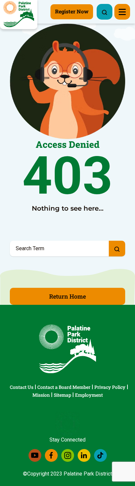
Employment (89, 395)
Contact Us (21, 387)
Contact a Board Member (63, 387)
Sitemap (62, 395)
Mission (41, 395)
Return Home (67, 296)
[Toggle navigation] (122, 12)
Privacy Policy (109, 387)
